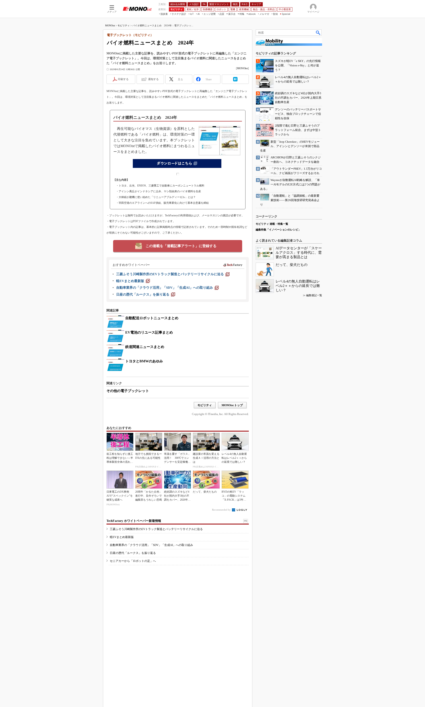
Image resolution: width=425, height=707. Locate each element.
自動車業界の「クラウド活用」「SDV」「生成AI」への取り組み (151, 545)
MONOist (110, 25)
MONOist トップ (232, 405)
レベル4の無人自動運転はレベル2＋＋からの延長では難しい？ (298, 285)
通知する (153, 79)
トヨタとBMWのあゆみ (144, 361)
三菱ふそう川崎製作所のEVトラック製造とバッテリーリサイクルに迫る (156, 529)
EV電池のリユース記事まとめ (149, 332)
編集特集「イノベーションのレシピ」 (278, 229)
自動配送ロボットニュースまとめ (151, 318)
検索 (318, 32)
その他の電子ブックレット (127, 391)
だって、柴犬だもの (291, 265)
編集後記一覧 (314, 295)
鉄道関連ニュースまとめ (144, 347)
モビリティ (124, 25)
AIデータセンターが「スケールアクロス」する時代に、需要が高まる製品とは (299, 252)
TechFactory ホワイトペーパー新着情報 (133, 521)
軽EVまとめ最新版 (122, 537)
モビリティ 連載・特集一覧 (272, 223)
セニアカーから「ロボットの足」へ (133, 561)
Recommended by (221, 509)
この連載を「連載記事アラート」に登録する (181, 246)
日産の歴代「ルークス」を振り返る (133, 553)
